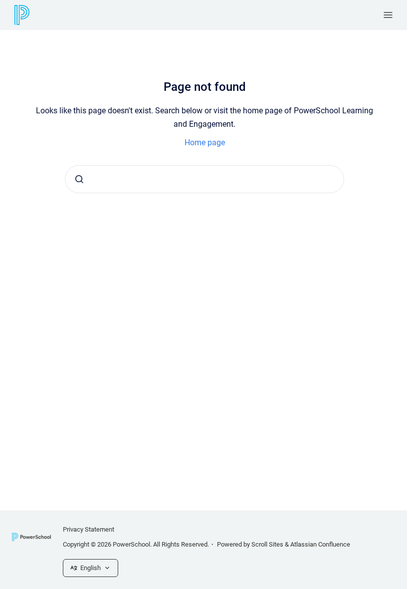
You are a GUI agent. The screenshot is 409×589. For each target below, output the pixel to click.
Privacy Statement (88, 529)
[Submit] (79, 179)
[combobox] (204, 179)
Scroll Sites (267, 544)
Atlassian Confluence (320, 544)
